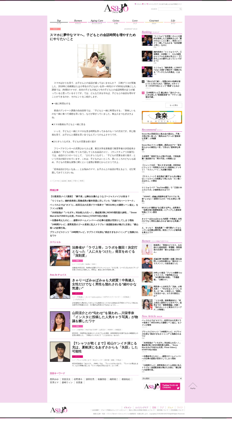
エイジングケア (141, 407)
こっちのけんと (78, 299)
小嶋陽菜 (118, 330)
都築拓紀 (126, 379)
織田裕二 (114, 379)
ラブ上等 (80, 264)
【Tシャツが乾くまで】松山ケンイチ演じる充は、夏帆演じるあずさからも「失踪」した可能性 (105, 347)
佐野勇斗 (78, 379)
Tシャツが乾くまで (84, 360)
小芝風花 (126, 297)
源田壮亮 (90, 379)
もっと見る (174, 105)
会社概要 (95, 410)
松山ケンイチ (98, 360)
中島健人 (80, 297)
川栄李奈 (80, 330)
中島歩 (118, 360)
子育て (75, 181)
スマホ (57, 181)
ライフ (180, 407)
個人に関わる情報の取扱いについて (142, 410)
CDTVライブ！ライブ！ (112, 297)
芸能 (77, 260)
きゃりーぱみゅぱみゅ (94, 297)
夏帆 (112, 360)
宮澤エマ (54, 382)
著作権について (162, 410)
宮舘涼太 (66, 379)
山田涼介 (102, 330)
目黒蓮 (79, 382)
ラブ (162, 407)
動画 (69, 181)
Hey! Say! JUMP (91, 330)
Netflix (88, 264)
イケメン (77, 293)
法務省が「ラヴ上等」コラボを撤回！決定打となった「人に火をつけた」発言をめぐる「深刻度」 (104, 251)
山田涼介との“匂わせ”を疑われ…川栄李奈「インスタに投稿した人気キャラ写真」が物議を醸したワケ (105, 317)
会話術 (63, 181)
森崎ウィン (67, 382)
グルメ (170, 407)
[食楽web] (162, 123)
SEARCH (154, 9)
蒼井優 (106, 360)
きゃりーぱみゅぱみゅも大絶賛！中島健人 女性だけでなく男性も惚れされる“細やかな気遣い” (104, 284)
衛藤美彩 (102, 379)
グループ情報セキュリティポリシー (114, 410)
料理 (81, 181)
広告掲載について (177, 410)
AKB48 (110, 330)
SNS (93, 264)
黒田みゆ (54, 379)
